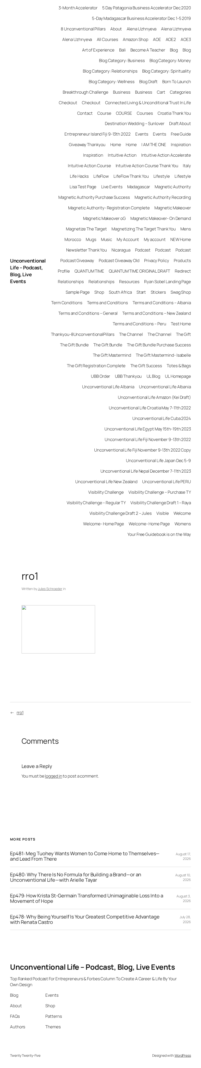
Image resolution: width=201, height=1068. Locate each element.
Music (106, 239)
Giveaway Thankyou (87, 144)
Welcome (182, 513)
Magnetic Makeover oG (104, 218)
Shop (99, 292)
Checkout (68, 102)
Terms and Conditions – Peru (139, 324)
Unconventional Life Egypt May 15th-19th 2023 (147, 429)
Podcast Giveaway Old (119, 260)
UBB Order (100, 376)
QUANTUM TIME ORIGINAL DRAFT (139, 271)
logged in (53, 776)
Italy (187, 165)
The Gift (183, 334)
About (116, 29)
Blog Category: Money (170, 60)
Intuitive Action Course (89, 165)
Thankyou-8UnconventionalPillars (82, 334)
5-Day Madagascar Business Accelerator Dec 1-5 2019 (141, 18)
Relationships (71, 281)
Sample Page (78, 292)
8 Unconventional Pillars (83, 29)
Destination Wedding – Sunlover (134, 123)
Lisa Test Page (83, 186)
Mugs (91, 239)
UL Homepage (178, 376)
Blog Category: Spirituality (166, 71)
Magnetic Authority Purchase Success (94, 197)
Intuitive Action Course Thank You (147, 165)
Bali (122, 50)
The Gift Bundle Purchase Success (159, 345)
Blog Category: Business (122, 60)
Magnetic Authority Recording (163, 197)
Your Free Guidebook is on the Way (159, 534)
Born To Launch (176, 81)
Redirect (183, 271)
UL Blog (153, 376)
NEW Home (180, 239)
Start (141, 292)
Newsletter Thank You (86, 250)
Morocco (72, 239)
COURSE (124, 113)
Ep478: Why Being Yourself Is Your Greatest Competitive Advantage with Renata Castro (85, 919)
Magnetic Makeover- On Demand (160, 218)
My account (155, 239)
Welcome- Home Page (103, 524)
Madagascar (138, 186)
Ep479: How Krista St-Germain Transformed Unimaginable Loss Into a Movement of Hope (86, 898)
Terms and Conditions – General (88, 313)
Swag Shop (181, 292)
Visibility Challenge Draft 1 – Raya (160, 502)
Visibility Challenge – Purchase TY (159, 492)
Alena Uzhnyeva (142, 29)
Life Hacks (79, 176)
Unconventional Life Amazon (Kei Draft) (154, 397)
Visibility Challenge (106, 492)
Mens (185, 229)
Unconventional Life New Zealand (106, 481)
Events (141, 134)
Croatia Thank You (174, 113)
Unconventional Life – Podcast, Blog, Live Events (28, 271)
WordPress (183, 1055)
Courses (145, 113)
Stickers (158, 292)
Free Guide (181, 134)
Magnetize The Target (86, 229)
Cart (161, 92)
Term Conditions (66, 302)
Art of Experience (98, 50)
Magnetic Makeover (172, 208)
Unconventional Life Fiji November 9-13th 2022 (148, 439)
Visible (162, 513)
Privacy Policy (156, 260)
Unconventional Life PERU (166, 481)
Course (104, 113)
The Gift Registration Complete (96, 365)
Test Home (181, 324)
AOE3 (186, 39)
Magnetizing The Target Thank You (144, 229)
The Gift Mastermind (112, 355)
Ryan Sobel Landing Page (167, 281)
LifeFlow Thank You (131, 176)
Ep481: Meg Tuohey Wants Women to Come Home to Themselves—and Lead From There (85, 856)
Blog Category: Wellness (112, 81)
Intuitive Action (122, 155)
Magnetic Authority (173, 186)
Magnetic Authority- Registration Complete (109, 208)
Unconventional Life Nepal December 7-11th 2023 (145, 471)
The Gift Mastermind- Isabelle (163, 355)
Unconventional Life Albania (108, 387)
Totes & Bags (179, 365)
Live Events (112, 186)
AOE (157, 39)
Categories (180, 92)
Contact (85, 113)
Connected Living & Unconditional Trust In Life (148, 102)
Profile (64, 271)
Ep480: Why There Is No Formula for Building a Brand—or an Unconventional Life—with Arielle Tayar (75, 877)
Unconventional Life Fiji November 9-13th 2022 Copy (142, 450)
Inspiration (181, 144)
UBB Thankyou (128, 376)
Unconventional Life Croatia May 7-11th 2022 (150, 408)
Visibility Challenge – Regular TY (96, 502)
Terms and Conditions (107, 302)
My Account (128, 239)
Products (182, 260)
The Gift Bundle (74, 345)
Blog (174, 50)
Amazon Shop (135, 39)
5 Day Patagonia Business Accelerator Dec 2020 (146, 8)
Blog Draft (148, 81)
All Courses (107, 39)
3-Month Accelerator (78, 8)
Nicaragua (121, 250)
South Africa (120, 292)
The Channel (131, 334)
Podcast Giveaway (77, 260)
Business (121, 92)
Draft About (180, 123)
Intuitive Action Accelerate (166, 155)
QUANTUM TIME (89, 271)
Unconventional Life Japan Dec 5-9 (158, 460)
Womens (183, 524)
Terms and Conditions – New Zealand (156, 313)
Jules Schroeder (50, 588)
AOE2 (171, 39)
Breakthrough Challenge (85, 92)
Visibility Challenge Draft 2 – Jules (120, 513)
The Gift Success (146, 365)
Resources (129, 281)
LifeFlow (101, 176)
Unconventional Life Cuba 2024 (161, 418)
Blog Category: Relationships (110, 71)
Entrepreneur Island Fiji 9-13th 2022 (97, 134)
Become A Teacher (147, 50)
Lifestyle (161, 176)
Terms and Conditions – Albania (162, 302)
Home (115, 144)
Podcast (143, 250)
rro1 (20, 712)
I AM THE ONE (153, 144)
